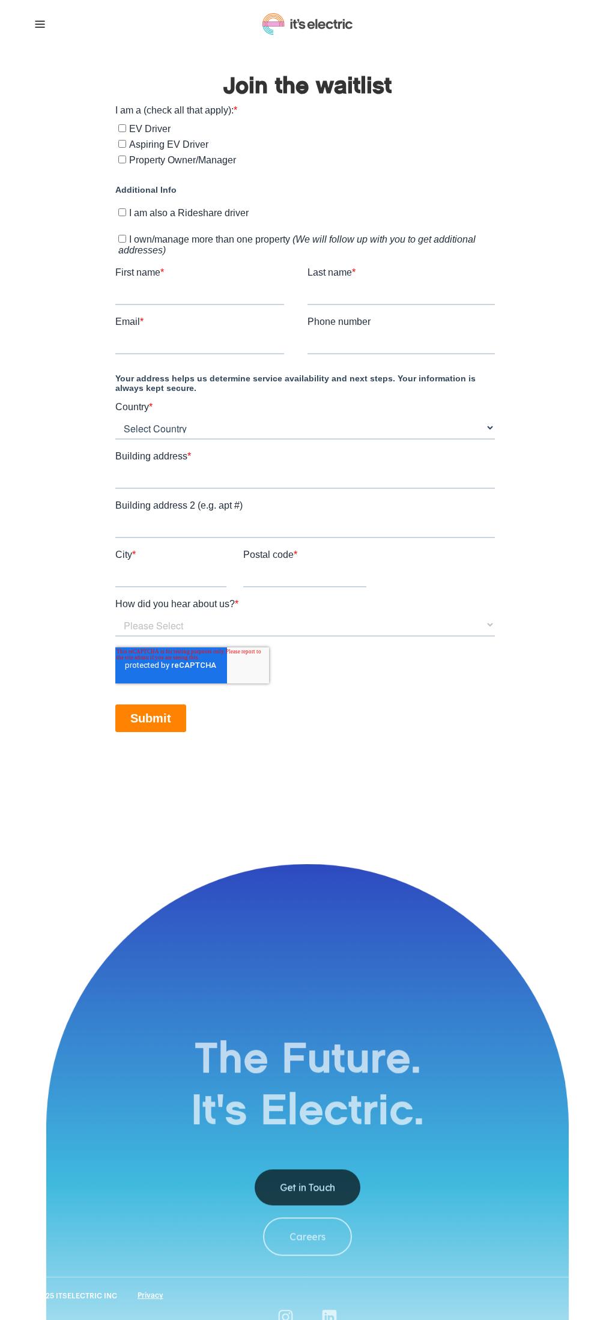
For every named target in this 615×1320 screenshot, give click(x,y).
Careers (307, 1237)
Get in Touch (307, 1187)
